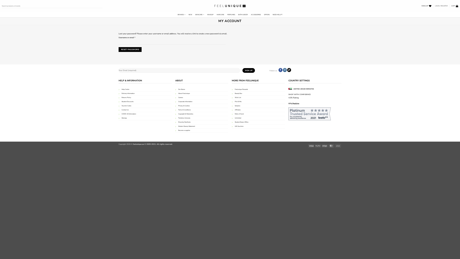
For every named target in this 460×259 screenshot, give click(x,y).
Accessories (256, 15)
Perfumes (231, 15)
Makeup (210, 15)
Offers (267, 15)
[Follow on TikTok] (289, 70)
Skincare (199, 15)
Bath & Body (243, 15)
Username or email (131, 37)
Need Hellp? (277, 15)
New (190, 15)
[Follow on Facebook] (280, 70)
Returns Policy (126, 97)
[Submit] (104, 6)
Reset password (130, 49)
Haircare (220, 15)
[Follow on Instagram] (285, 70)
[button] (454, 6)
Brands (181, 15)
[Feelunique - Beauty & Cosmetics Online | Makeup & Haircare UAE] (230, 6)
